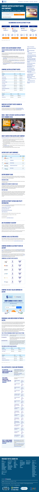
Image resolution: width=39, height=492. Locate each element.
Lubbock (15, 466)
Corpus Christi (16, 464)
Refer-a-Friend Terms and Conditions (34, 473)
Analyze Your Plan (4, 472)
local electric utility (7, 205)
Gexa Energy (3, 80)
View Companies (26, 1)
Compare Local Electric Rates (31, 69)
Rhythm (3, 95)
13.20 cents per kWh (22, 398)
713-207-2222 (9, 207)
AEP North (6, 210)
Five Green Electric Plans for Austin (31, 80)
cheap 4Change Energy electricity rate (7, 441)
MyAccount (35, 1)
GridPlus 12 (6, 30)
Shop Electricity (20, 1)
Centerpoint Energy (4, 207)
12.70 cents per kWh (22, 388)
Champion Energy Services (5, 88)
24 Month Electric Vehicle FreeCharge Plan (16, 422)
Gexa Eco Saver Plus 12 (33, 31)
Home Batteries (4, 467)
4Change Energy (4, 78)
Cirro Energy (3, 83)
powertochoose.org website (17, 446)
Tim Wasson (14, 10)
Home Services (4, 469)
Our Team (33, 464)
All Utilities (21, 467)
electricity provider (6, 145)
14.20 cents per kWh (22, 426)
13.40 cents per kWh (22, 405)
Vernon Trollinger (7, 10)
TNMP (2, 211)
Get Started (19, 14)
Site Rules (33, 469)
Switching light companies (5, 137)
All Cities (15, 467)
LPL (20, 466)
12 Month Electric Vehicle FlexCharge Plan (16, 405)
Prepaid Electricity (4, 466)
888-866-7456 (5, 211)
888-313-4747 (7, 208)
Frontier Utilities (4, 85)
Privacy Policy (34, 468)
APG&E (3, 75)
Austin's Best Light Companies (31, 63)
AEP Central (3, 210)
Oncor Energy (3, 208)
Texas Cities (31, 1)
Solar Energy (3, 468)
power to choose (7, 249)
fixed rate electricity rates (19, 108)
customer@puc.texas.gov (10, 217)
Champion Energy (10, 466)
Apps (2, 473)
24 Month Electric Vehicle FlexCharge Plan (16, 419)
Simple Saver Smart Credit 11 (15, 31)
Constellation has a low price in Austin (7, 372)
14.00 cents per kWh (22, 419)
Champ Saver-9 (24, 30)
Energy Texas (4, 97)
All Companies (10, 469)
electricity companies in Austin (16, 154)
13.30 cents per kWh (22, 402)
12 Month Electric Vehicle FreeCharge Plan (16, 412)
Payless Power (10, 467)
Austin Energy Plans (29, 64)
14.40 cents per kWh (22, 436)
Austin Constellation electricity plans (6, 379)
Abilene (15, 465)
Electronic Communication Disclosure (34, 466)
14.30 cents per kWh (22, 432)
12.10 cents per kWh (22, 381)
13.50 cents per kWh (22, 408)
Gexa (8, 464)
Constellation (12, 160)
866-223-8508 (10, 210)
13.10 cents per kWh (22, 395)
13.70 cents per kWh (22, 415)
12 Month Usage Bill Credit (17, 369)
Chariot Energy (4, 77)
